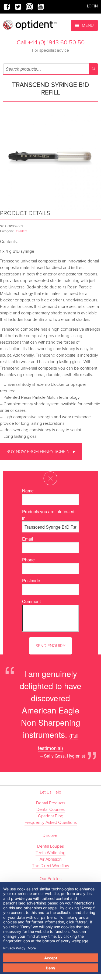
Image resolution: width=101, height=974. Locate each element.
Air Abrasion (51, 859)
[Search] (93, 68)
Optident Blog (50, 816)
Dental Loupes (50, 846)
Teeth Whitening (50, 852)
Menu (87, 25)
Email (27, 539)
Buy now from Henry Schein (38, 451)
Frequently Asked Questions (51, 822)
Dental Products (50, 803)
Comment (31, 601)
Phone (28, 560)
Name (28, 491)
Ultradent (21, 231)
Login (92, 6)
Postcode (31, 580)
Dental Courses (50, 809)
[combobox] (50, 68)
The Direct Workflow (50, 865)
